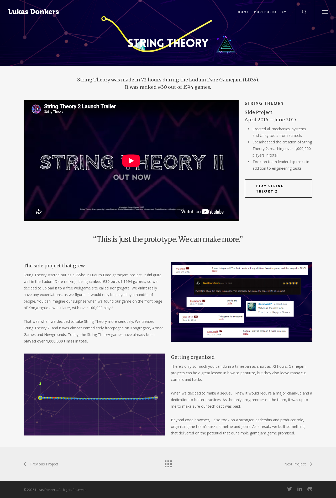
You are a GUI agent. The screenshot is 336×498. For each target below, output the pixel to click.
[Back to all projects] (168, 462)
